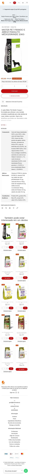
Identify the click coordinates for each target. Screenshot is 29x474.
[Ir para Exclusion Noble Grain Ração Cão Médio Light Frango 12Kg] (7, 352)
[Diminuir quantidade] (2, 86)
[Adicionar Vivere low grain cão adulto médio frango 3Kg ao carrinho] (11, 308)
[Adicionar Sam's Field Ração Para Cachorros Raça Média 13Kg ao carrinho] (11, 338)
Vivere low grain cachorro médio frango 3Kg (21, 302)
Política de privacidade (14, 440)
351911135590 (14, 410)
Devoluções (14, 433)
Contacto (14, 416)
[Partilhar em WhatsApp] (10, 208)
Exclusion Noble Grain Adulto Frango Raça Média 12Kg (21, 272)
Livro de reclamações (14, 442)
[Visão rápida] (12, 232)
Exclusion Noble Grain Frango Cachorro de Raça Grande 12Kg (7, 272)
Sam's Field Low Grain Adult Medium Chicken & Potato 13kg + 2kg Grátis (22, 333)
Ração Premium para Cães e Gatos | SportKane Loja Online (14, 17)
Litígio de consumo (14, 435)
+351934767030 (14, 406)
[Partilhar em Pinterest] (13, 208)
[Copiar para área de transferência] (17, 208)
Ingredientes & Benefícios (14, 420)
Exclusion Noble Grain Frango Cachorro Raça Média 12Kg (21, 242)
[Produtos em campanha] (14, 2)
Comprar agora (7, 250)
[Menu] (10, 3)
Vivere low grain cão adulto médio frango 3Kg (7, 302)
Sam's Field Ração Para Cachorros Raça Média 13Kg (7, 333)
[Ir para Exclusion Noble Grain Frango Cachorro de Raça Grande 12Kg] (7, 261)
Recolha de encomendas (14, 423)
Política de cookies (14, 446)
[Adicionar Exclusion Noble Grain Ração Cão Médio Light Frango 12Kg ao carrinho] (11, 368)
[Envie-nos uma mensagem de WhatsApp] (26, 471)
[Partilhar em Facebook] (2, 208)
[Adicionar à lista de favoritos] (12, 230)
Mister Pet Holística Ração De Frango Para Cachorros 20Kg (7, 242)
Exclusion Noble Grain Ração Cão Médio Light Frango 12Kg (7, 363)
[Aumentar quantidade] (26, 86)
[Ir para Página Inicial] (3, 2)
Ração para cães (9, 19)
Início (13, 15)
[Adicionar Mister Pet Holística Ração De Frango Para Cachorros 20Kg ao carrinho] (11, 247)
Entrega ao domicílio (14, 425)
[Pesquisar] (19, 3)
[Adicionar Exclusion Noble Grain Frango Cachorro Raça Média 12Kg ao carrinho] (25, 247)
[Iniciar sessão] (23, 3)
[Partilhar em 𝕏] (6, 208)
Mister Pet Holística (20, 19)
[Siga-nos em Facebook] (18, 392)
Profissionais (14, 431)
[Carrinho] (27, 2)
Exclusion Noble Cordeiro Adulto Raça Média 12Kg (21, 363)
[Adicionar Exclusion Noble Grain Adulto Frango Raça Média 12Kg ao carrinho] (25, 277)
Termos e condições (14, 444)
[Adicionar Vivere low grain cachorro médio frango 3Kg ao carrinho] (25, 308)
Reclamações (14, 437)
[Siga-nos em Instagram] (16, 392)
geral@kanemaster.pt (14, 402)
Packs (14, 418)
